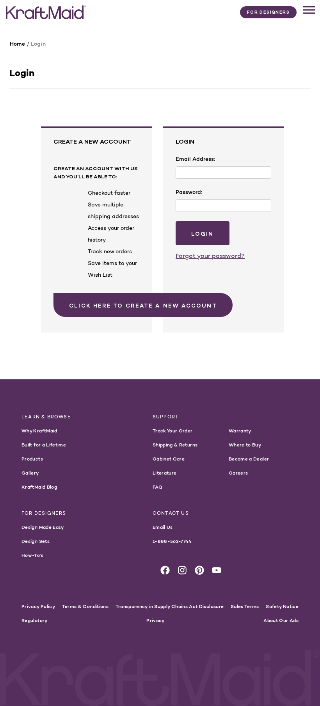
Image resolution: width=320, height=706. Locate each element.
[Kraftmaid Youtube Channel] (216, 570)
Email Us (163, 527)
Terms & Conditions (85, 606)
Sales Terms (245, 606)
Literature (165, 473)
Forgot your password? (210, 256)
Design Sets (35, 541)
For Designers (268, 12)
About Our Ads (281, 620)
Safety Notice (282, 606)
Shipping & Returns (175, 445)
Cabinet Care (169, 459)
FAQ (157, 487)
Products (32, 459)
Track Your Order (173, 431)
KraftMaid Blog (39, 487)
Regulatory (34, 620)
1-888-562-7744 (172, 541)
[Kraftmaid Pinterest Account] (199, 570)
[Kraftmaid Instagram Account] (182, 570)
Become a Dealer (249, 459)
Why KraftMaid (39, 431)
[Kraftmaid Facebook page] (165, 570)
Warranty (240, 431)
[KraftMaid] (46, 12)
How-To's (32, 555)
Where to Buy (245, 445)
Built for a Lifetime (43, 445)
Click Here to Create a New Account (143, 305)
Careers (238, 473)
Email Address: (195, 158)
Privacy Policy (38, 606)
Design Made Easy (42, 527)
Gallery (30, 473)
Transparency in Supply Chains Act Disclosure (170, 606)
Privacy (155, 620)
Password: (189, 192)
